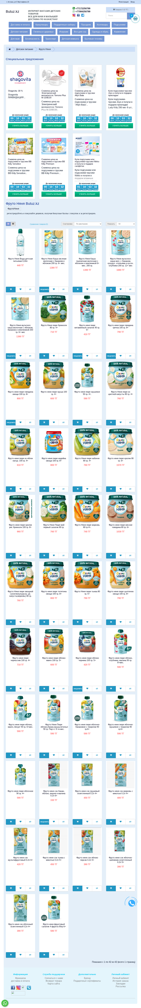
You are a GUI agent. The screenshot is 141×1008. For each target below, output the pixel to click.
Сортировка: (68, 224)
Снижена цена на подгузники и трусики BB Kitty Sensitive (19, 161)
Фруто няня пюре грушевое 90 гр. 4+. (87, 393)
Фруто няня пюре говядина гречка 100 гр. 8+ (120, 326)
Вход (133, 2)
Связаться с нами (54, 978)
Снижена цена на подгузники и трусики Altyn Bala (85, 93)
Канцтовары (42, 24)
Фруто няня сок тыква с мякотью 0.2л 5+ (54, 858)
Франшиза (20, 978)
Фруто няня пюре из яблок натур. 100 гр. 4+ (20, 459)
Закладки (120, 983)
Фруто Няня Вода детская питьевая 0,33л (20, 259)
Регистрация (124, 2)
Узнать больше (20, 126)
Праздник (86, 24)
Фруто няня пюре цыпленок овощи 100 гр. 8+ (121, 592)
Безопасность (32, 39)
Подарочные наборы (64, 24)
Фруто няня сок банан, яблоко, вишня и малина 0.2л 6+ (53, 793)
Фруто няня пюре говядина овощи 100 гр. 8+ (20, 393)
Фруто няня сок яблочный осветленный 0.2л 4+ (20, 925)
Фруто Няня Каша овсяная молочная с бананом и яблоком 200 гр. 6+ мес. (53, 260)
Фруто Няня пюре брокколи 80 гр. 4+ (54, 326)
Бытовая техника (93, 39)
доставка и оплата (20, 981)
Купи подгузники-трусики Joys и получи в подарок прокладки (120, 93)
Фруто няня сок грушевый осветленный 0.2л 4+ (87, 792)
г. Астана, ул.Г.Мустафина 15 (17, 2)
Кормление (120, 32)
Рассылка (121, 986)
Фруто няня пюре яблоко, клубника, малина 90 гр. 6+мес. (120, 660)
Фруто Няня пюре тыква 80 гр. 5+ (87, 592)
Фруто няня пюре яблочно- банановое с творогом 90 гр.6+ (87, 726)
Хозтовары (102, 24)
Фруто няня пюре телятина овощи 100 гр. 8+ (54, 592)
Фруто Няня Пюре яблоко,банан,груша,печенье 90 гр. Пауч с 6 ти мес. (54, 726)
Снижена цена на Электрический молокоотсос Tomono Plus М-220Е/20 (53, 94)
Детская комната (70, 39)
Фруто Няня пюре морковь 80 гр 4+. (87, 526)
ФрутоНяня (13, 209)
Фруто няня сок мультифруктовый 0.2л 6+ (20, 858)
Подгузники (119, 24)
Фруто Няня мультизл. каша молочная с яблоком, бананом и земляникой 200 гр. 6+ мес (20, 328)
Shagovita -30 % (15, 91)
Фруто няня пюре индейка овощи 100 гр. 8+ (54, 459)
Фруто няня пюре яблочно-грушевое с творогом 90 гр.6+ (120, 726)
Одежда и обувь (100, 32)
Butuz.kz (12, 11)
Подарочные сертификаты (87, 981)
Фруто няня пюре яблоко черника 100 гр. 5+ (87, 659)
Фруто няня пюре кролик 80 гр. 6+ (121, 459)
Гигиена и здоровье (44, 32)
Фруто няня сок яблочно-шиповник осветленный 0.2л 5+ (120, 859)
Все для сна (80, 32)
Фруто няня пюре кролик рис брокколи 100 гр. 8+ (20, 526)
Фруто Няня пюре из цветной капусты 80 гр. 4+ (120, 393)
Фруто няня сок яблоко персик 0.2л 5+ (87, 858)
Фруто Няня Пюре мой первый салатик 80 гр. (53, 526)
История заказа (120, 981)
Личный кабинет (120, 978)
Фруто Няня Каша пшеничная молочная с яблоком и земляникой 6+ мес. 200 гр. (87, 262)
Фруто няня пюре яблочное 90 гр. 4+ (20, 792)
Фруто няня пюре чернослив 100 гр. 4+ (20, 659)
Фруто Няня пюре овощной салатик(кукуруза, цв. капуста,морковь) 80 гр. (20, 593)
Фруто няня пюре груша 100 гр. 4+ (54, 393)
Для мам (15, 39)
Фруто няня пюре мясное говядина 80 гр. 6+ (120, 526)
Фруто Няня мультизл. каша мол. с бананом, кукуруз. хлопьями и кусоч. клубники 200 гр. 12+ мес (120, 262)
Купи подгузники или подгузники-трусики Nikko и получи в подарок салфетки (87, 162)
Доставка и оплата (20, 24)
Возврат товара (54, 981)
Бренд (87, 978)
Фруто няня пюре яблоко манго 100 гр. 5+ (53, 659)
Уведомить (44, 289)
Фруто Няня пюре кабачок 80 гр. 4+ (87, 459)
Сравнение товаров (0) (39, 224)
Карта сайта (54, 983)
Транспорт (50, 39)
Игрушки (63, 32)
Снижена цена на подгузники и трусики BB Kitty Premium (53, 161)
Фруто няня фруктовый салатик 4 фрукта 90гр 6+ (54, 925)
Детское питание (19, 32)
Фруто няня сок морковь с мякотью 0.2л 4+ (120, 792)
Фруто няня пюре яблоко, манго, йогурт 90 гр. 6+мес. (20, 725)
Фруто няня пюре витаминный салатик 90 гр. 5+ (87, 327)
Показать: (111, 224)
